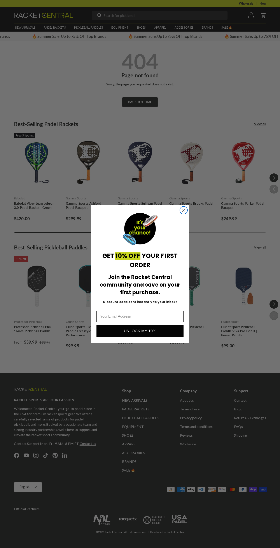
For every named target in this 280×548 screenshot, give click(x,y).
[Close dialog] (183, 210)
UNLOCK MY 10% (140, 331)
